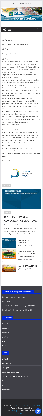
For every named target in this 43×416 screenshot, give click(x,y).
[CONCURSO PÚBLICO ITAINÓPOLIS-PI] (9, 243)
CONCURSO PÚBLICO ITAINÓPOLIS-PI (25, 242)
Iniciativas (5, 333)
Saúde (4, 346)
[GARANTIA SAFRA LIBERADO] (9, 267)
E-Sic (4, 381)
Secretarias (6, 390)
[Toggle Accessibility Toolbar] (38, 411)
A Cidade (5, 359)
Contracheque (7, 363)
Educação (5, 324)
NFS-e (4, 385)
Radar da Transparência (10, 372)
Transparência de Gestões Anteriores (15, 377)
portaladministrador (27, 225)
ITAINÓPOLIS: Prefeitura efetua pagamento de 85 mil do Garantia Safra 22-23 (27, 254)
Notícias (7, 212)
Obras (4, 341)
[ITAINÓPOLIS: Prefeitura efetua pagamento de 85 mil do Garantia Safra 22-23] (9, 255)
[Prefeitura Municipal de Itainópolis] (21, 8)
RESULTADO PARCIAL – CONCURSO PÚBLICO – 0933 (21, 218)
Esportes (5, 328)
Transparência (7, 368)
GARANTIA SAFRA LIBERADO (27, 266)
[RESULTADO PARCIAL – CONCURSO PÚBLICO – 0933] (21, 199)
